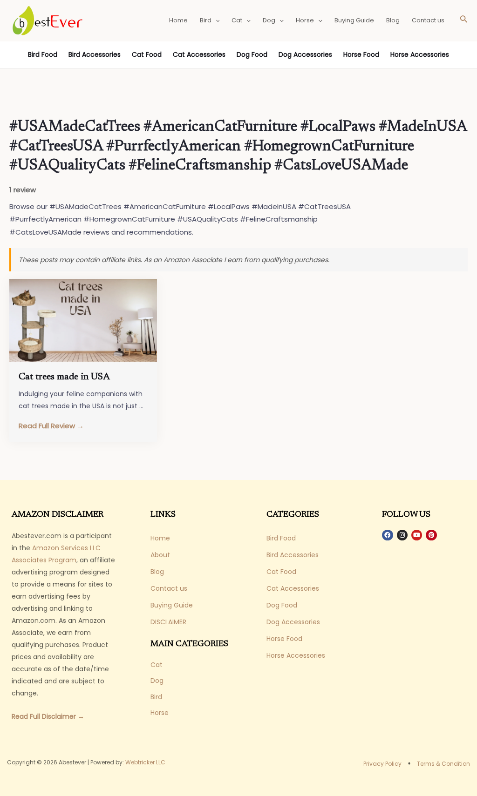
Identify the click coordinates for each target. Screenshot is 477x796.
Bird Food (42, 54)
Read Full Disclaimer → (48, 716)
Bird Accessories (94, 54)
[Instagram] (402, 535)
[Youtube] (416, 535)
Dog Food (252, 54)
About (160, 555)
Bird (205, 20)
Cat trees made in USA (64, 377)
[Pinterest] (431, 535)
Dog (269, 20)
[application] (215, 20)
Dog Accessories (305, 54)
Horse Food (361, 54)
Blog (393, 20)
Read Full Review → (51, 426)
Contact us (428, 20)
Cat (237, 20)
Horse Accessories (419, 54)
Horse (305, 20)
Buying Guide (354, 20)
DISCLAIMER (168, 622)
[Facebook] (387, 535)
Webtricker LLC (145, 762)
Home (178, 20)
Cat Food (147, 54)
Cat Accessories (199, 54)
